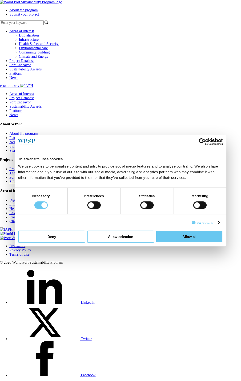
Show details (202, 222)
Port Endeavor (20, 65)
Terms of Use (19, 254)
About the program (23, 10)
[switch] (94, 205)
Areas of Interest (21, 31)
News (13, 78)
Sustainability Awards (25, 69)
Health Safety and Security (39, 44)
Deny (52, 237)
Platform (15, 73)
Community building (34, 52)
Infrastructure (29, 39)
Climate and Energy (33, 56)
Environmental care (33, 48)
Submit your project (24, 14)
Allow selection (120, 237)
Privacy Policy (20, 250)
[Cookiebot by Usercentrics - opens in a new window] (202, 141)
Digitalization (29, 35)
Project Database (21, 61)
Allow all (189, 237)
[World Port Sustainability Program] (31, 2)
